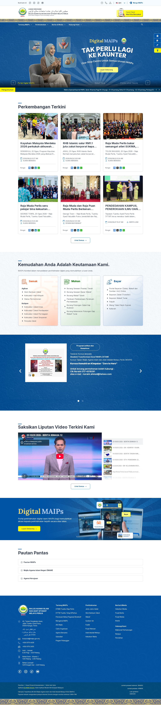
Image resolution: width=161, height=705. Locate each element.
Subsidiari (59, 637)
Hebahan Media (121, 609)
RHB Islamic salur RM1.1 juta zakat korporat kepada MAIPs (80, 146)
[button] (157, 50)
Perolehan (119, 638)
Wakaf (88, 617)
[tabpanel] (60, 456)
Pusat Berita (119, 613)
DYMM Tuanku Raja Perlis (65, 609)
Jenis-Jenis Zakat (92, 609)
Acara (117, 621)
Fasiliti (88, 625)
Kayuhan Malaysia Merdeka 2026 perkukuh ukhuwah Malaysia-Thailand (38, 146)
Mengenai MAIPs (62, 621)
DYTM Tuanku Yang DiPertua (66, 613)
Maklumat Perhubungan (123, 630)
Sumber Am (90, 621)
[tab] (122, 442)
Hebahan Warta (91, 637)
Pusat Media (119, 617)
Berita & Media (57, 25)
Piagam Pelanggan (62, 640)
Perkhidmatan (40, 25)
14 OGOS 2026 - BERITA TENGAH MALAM (127, 454)
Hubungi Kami (74, 25)
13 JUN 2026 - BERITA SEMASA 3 (124, 478)
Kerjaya (118, 634)
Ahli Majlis (59, 625)
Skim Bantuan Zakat (93, 613)
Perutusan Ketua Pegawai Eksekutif (68, 617)
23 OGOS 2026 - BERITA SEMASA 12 (125, 442)
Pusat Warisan (91, 629)
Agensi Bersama (61, 633)
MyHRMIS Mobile (28, 688)
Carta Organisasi (62, 629)
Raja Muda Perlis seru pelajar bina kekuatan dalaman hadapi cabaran (36, 209)
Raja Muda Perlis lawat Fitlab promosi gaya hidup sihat (131, 472)
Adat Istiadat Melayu (93, 633)
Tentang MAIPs (24, 25)
